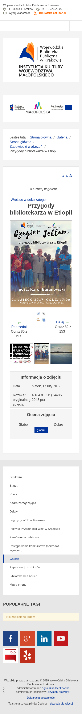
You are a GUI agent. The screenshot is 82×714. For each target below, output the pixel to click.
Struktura (16, 477)
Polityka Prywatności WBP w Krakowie (35, 528)
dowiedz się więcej (61, 703)
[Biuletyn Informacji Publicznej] (10, 655)
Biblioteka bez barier (52, 12)
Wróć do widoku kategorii (29, 200)
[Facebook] (10, 638)
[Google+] (27, 638)
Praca (13, 494)
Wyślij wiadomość (19, 12)
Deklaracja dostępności (41, 697)
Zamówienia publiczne (24, 537)
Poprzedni (19, 327)
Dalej (60, 322)
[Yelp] (27, 655)
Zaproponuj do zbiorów (25, 567)
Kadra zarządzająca (23, 503)
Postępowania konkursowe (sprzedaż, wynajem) (35, 548)
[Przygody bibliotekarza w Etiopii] (41, 307)
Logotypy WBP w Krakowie (27, 520)
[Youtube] (61, 638)
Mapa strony (18, 584)
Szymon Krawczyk (59, 691)
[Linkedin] (44, 638)
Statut (13, 485)
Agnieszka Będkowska (55, 688)
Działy (14, 511)
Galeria (14, 558)
